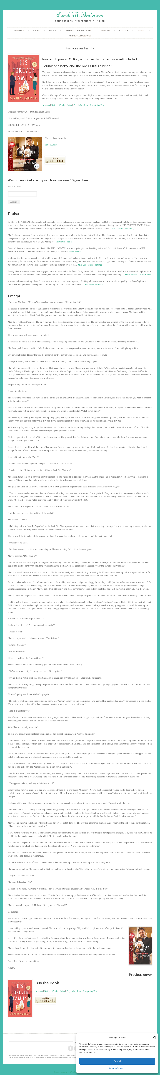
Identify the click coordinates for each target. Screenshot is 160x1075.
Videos (141, 30)
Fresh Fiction (75, 251)
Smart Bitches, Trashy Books (138, 274)
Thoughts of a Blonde (92, 284)
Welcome (19, 30)
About (36, 30)
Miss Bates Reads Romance (90, 264)
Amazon (46, 105)
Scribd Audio (51, 144)
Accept (117, 1061)
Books (52, 30)
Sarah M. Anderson (80, 14)
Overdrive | (84, 105)
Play (76, 105)
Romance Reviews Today (123, 228)
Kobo (69, 105)
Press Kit (105, 30)
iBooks (62, 105)
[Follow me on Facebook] (70, 1048)
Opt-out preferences (115, 1068)
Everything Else (97, 105)
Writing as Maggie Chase (78, 30)
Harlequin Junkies (64, 241)
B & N (54, 105)
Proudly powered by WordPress (66, 1072)
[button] (153, 1037)
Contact (123, 30)
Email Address (14, 186)
